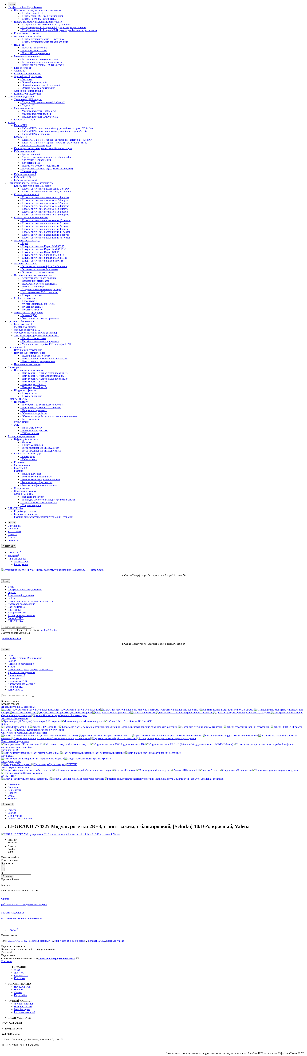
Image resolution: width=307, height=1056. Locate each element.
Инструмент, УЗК (17, 398)
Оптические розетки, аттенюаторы (33, 275)
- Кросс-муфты (28, 301)
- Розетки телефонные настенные (38, 485)
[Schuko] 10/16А (96, 940)
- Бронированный (30, 154)
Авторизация (21, 561)
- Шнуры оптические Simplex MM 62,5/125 (43, 257)
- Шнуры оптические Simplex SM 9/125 (41, 260)
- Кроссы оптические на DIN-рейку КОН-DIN (45, 191)
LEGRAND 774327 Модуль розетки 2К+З (30, 940)
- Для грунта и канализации (35, 160)
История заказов (23, 1006)
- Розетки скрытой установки (36, 482)
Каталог (10, 704)
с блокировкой (78, 940)
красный (111, 940)
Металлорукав (22, 465)
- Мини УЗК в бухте (31, 427)
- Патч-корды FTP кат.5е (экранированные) (43, 373)
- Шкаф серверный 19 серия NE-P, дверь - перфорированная (53, 27)
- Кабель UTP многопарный (35, 145)
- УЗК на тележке (29, 433)
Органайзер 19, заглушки (28, 76)
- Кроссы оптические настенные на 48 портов (45, 231)
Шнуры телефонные (25, 390)
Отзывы (13, 930)
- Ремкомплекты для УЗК (34, 430)
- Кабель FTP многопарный (35, 134)
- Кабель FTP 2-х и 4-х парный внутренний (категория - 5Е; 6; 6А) (56, 128)
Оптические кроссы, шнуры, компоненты (30, 183)
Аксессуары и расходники (28, 312)
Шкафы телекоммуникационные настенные (38, 10)
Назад (12, 4)
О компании (14, 525)
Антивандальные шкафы (27, 36)
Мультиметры (21, 422)
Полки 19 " (20, 44)
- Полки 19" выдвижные (33, 47)
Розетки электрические (20, 818)
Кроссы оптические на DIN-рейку (32, 185)
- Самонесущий (28, 171)
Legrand (12, 592)
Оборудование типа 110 (27, 329)
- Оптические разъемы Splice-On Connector (43, 266)
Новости (12, 534)
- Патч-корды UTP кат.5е (33, 381)
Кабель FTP (20, 125)
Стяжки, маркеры (23, 493)
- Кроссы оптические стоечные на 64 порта (44, 208)
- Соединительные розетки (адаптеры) (41, 289)
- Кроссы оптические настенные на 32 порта (44, 226)
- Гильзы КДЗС (28, 315)
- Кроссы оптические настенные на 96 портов (45, 237)
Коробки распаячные (25, 511)
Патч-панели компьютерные (29, 352)
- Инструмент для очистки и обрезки (40, 407)
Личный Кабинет (23, 1003)
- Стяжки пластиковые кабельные (38, 502)
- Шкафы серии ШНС (32, 13)
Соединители (21, 488)
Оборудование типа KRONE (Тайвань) (35, 332)
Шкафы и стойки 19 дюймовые (25, 7)
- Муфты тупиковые (31, 309)
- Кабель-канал (28, 459)
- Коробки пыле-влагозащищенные (39, 341)
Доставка (13, 528)
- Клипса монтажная (31, 445)
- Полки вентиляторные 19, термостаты (42, 65)
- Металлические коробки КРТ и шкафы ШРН (45, 344)
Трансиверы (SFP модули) (28, 99)
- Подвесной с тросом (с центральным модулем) (46, 168)
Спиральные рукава (25, 491)
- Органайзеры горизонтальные (37, 88)
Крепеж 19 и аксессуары (27, 93)
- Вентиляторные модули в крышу (39, 59)
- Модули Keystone (30, 473)
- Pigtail (24, 243)
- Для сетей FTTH (30, 162)
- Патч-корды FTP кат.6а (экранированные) (43, 378)
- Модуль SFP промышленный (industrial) (42, 102)
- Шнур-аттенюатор (31, 295)
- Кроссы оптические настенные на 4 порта (44, 229)
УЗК (16, 424)
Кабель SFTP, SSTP (24, 177)
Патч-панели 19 (16, 347)
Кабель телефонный (25, 174)
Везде (11, 586)
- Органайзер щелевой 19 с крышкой (40, 85)
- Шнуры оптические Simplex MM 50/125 (42, 255)
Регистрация (21, 564)
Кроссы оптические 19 (26, 194)
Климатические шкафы (26, 33)
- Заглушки (26, 79)
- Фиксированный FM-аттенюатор (39, 292)
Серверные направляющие (28, 90)
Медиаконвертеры (24, 108)
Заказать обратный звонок (15, 632)
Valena (120, 940)
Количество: (8, 863)
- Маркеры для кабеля (32, 496)
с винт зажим (61, 940)
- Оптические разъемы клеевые (37, 272)
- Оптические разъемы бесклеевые (39, 269)
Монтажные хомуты (25, 327)
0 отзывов (12, 842)
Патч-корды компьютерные (29, 370)
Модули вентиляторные (27, 56)
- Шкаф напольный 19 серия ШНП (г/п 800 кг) (45, 24)
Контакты (13, 540)
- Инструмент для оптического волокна (41, 404)
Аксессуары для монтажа (21, 436)
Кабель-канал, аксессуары (28, 453)
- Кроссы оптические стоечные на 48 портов (44, 206)
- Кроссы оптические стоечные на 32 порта (44, 203)
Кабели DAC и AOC (25, 119)
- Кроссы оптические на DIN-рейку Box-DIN (45, 188)
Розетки (18, 470)
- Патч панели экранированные (37, 361)
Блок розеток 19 (22, 67)
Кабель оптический (24, 151)
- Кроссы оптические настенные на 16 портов (45, 220)
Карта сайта (20, 995)
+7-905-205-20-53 (48, 630)
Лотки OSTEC (16, 618)
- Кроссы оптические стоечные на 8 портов (44, 211)
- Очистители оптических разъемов (39, 318)
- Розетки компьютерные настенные (40, 479)
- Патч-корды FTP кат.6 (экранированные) (43, 375)
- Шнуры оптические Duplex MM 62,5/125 (43, 249)
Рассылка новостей (24, 1012)
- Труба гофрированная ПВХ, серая (39, 447)
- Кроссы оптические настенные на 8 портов (44, 234)
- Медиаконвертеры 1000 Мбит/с (38, 111)
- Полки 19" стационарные (35, 53)
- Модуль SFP (27, 105)
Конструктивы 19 (23, 324)
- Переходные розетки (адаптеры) (38, 283)
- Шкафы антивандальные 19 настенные (42, 39)
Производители (22, 986)
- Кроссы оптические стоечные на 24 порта (44, 200)
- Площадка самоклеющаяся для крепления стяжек (47, 499)
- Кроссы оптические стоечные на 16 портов (44, 197)
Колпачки (19, 462)
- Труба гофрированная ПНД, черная (40, 450)
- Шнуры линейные (31, 396)
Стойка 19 (19, 70)
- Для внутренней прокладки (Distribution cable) (46, 157)
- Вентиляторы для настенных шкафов (41, 62)
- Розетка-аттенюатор (32, 286)
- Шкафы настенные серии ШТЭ (38, 18)
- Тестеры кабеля (29, 419)
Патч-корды (14, 367)
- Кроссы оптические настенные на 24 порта (44, 223)
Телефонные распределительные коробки (36, 335)
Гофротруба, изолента (26, 439)
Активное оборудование (21, 96)
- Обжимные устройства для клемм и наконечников (48, 416)
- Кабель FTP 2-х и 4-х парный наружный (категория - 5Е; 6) (53, 131)
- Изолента (26, 442)
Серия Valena (15, 815)
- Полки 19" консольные (33, 50)
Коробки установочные (27, 514)
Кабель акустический (25, 180)
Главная (12, 810)
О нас (17, 969)
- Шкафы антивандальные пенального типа (44, 41)
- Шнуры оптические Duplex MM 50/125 (42, 246)
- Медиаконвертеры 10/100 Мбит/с (39, 116)
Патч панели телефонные (28, 350)
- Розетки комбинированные (35, 476)
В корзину (7, 876)
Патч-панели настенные (27, 364)
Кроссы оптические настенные (31, 217)
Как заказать (14, 531)
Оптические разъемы (25, 263)
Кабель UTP (20, 136)
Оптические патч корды (27, 240)
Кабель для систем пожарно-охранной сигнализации (43, 148)
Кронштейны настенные (27, 73)
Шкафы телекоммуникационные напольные (38, 21)
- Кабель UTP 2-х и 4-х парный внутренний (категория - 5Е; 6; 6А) (56, 139)
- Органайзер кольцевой (33, 82)
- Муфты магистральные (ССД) (37, 303)
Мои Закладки (22, 1009)
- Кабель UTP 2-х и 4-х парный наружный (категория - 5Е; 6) (53, 142)
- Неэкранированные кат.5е (35, 355)
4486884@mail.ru (11, 638)
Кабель (11, 122)
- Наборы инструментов (33, 410)
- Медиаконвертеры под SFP (35, 113)
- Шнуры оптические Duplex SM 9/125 (41, 252)
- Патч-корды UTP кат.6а (33, 387)
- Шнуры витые (29, 393)
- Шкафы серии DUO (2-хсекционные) (41, 16)
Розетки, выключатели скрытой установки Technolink (43, 517)
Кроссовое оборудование (21, 321)
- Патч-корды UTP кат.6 (33, 384)
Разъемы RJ (20, 468)
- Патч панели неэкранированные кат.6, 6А (44, 358)
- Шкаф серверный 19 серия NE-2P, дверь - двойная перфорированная (58, 30)
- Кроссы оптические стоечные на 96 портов (44, 214)
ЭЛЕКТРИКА (15, 508)
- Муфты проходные (31, 306)
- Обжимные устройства (33, 413)
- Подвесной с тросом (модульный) (39, 165)
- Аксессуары (27, 456)
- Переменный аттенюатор (34, 280)
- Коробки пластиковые (33, 338)
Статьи (11, 537)
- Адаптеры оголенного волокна (38, 278)
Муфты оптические (24, 298)
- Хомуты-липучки (30, 505)
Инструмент (21, 401)
